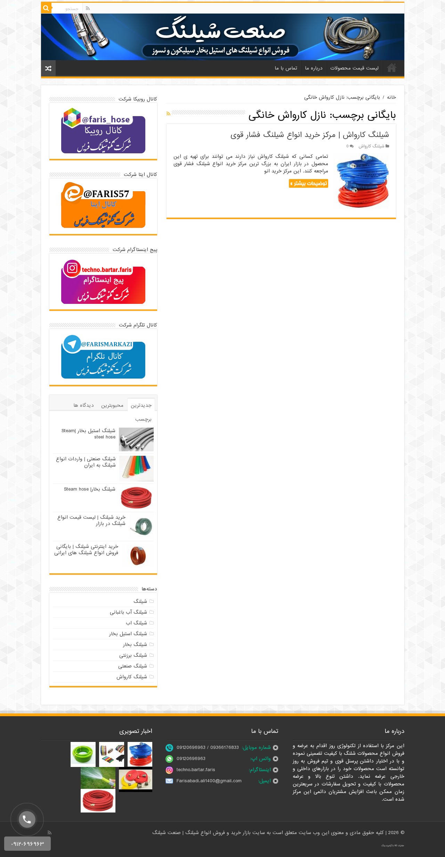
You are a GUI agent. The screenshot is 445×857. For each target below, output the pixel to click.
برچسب (143, 419)
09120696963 (191, 758)
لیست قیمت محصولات (354, 68)
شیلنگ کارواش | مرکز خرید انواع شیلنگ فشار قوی (309, 135)
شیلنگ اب (136, 623)
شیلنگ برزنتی (133, 655)
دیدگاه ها (83, 405)
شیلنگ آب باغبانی (128, 612)
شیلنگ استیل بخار (128, 634)
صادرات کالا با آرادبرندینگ (392, 845)
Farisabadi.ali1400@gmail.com (209, 781)
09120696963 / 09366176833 (208, 747)
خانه (392, 67)
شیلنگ (140, 601)
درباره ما (314, 68)
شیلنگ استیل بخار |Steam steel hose (88, 434)
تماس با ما (286, 68)
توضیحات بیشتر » (308, 183)
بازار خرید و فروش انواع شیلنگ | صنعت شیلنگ (202, 832)
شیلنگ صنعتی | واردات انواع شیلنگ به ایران (86, 462)
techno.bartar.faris (196, 770)
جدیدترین (141, 405)
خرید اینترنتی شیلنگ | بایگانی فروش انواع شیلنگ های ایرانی (86, 550)
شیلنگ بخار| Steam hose (89, 489)
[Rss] (87, 8)
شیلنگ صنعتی (132, 666)
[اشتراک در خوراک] (168, 114)
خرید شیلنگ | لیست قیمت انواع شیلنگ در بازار (91, 520)
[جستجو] (46, 8)
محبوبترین (112, 405)
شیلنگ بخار (135, 644)
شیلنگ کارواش (371, 146)
